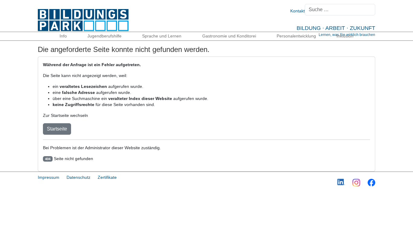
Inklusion (345, 36)
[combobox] (340, 9)
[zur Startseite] (83, 19)
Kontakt (297, 10)
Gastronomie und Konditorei (229, 36)
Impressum (48, 177)
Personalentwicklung (296, 36)
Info (63, 36)
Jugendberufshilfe (104, 36)
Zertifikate (107, 177)
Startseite (57, 128)
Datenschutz (78, 177)
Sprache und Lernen (161, 36)
